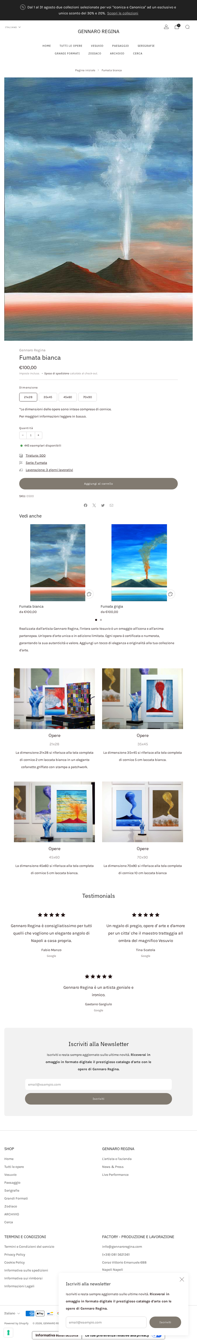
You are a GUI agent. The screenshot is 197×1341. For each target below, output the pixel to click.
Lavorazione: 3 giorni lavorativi (49, 470)
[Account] (166, 26)
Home (47, 45)
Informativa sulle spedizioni (26, 1270)
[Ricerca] (187, 26)
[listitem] (98, 10)
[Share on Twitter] (102, 505)
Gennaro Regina (32, 350)
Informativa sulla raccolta (57, 1335)
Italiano (11, 27)
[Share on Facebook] (85, 505)
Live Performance (115, 1175)
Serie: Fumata (36, 463)
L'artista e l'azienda (117, 1159)
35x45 (47, 397)
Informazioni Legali (19, 1286)
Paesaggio (120, 45)
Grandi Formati (67, 53)
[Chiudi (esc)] (181, 1279)
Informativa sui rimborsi (23, 1278)
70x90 (87, 397)
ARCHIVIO (117, 53)
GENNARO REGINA (98, 31)
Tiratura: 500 (36, 455)
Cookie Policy (14, 1262)
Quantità (26, 428)
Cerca (137, 53)
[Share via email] (111, 505)
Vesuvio (97, 45)
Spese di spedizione (56, 373)
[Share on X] (94, 505)
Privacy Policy (14, 1255)
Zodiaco (94, 53)
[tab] (96, 620)
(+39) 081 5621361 (116, 1255)
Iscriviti (165, 1322)
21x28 (28, 397)
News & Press (113, 1167)
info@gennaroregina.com (122, 1247)
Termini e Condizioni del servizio (29, 1247)
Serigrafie (146, 45)
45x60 (67, 397)
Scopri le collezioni (122, 13)
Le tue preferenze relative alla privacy (117, 1335)
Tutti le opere (71, 45)
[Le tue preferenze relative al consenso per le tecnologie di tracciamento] (8, 1332)
